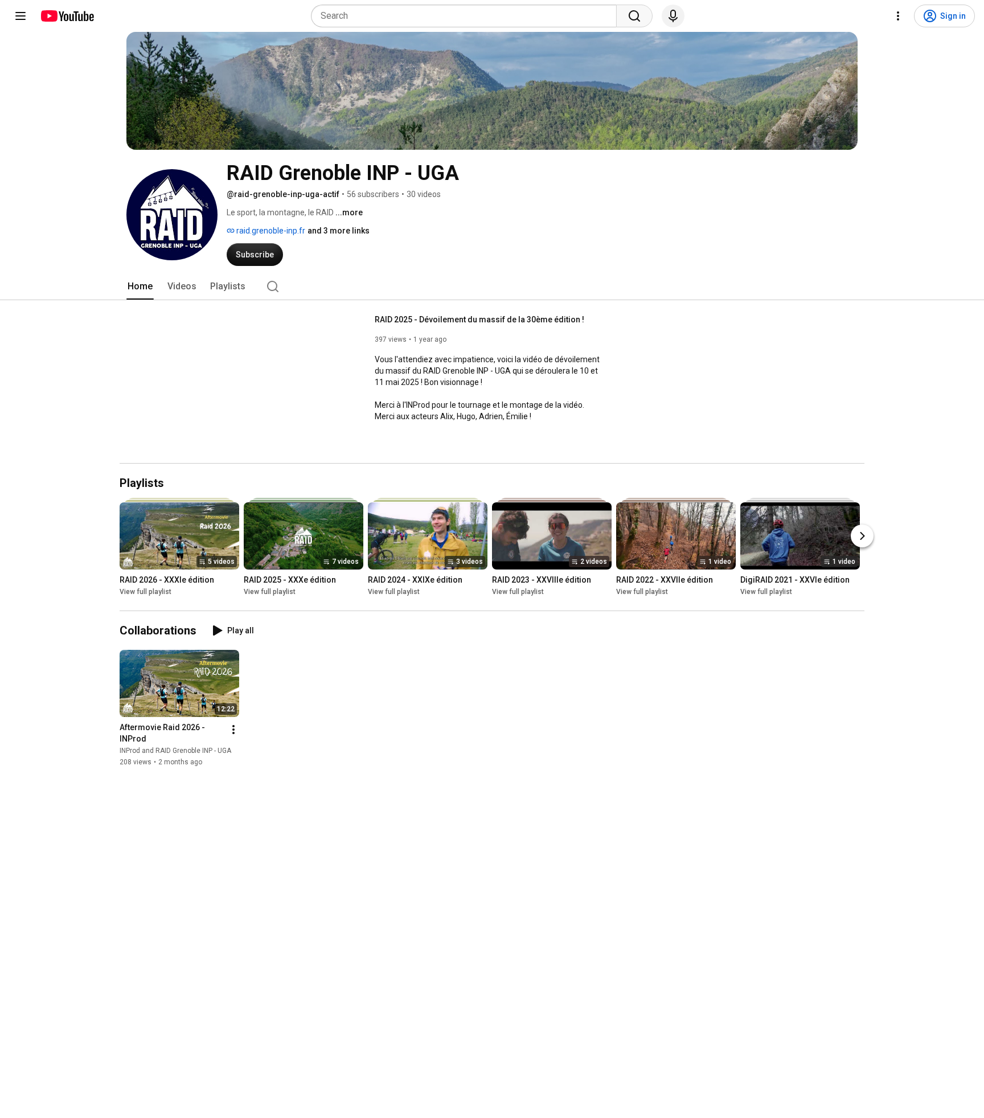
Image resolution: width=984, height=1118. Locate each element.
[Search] (634, 16)
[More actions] (233, 729)
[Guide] (20, 16)
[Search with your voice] (673, 16)
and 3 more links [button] (339, 230)
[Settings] (898, 16)
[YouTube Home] (67, 16)
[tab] (140, 286)
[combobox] (467, 16)
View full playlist (145, 592)
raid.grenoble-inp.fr (270, 230)
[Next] (862, 536)
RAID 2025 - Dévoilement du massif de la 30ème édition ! (479, 319)
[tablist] (492, 286)
